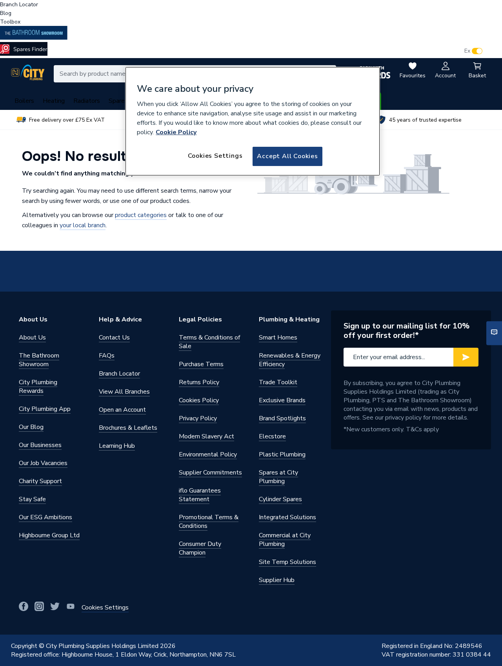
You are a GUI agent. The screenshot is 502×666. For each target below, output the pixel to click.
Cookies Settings (215, 155)
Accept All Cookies (287, 156)
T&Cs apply (422, 429)
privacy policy (403, 417)
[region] (252, 121)
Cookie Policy (176, 132)
